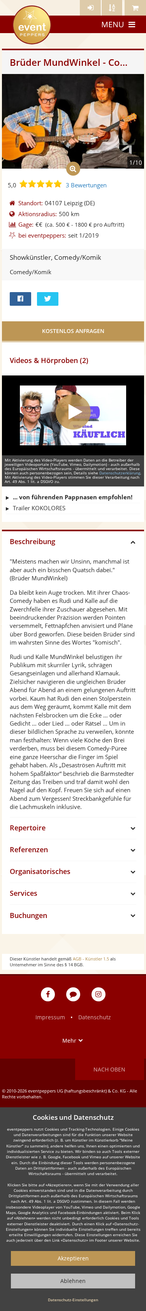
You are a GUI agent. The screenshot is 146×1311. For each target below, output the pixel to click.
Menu (112, 24)
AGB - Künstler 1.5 (91, 959)
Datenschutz (94, 1017)
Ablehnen (73, 1281)
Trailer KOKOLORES (39, 508)
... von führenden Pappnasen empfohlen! (72, 497)
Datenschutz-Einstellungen (73, 1299)
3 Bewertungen (86, 185)
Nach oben (109, 1069)
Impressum (50, 1017)
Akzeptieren (73, 1258)
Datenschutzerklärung (119, 473)
